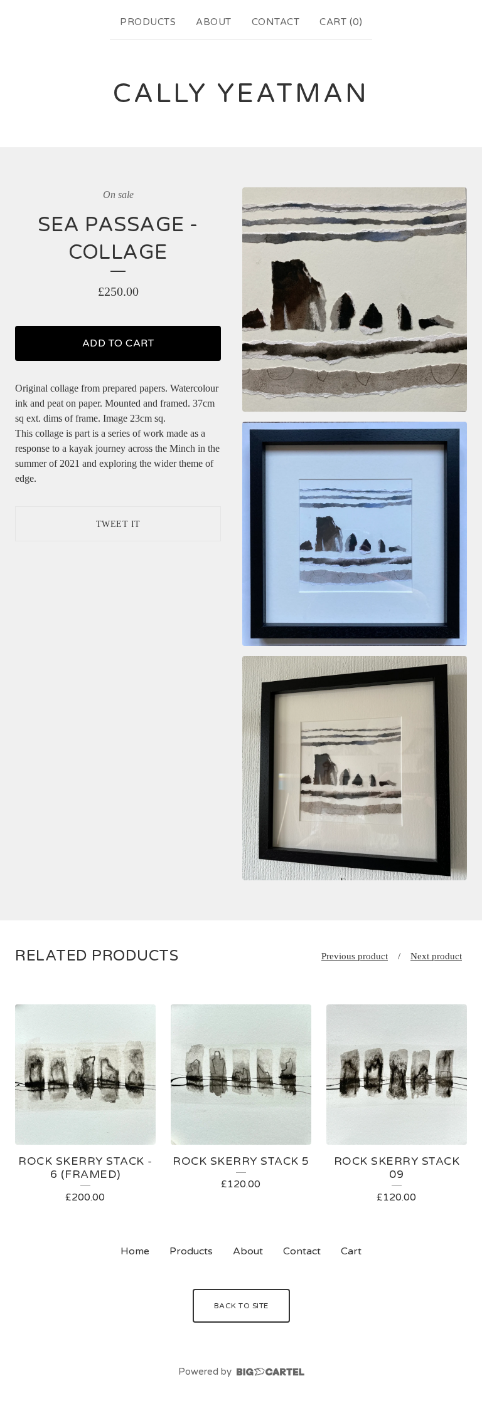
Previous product (354, 956)
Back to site (241, 1305)
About (214, 22)
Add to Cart (118, 343)
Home (134, 1251)
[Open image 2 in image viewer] (354, 534)
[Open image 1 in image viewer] (354, 299)
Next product (436, 956)
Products (148, 22)
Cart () (340, 22)
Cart (351, 1251)
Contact (276, 22)
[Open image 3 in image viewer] (354, 768)
